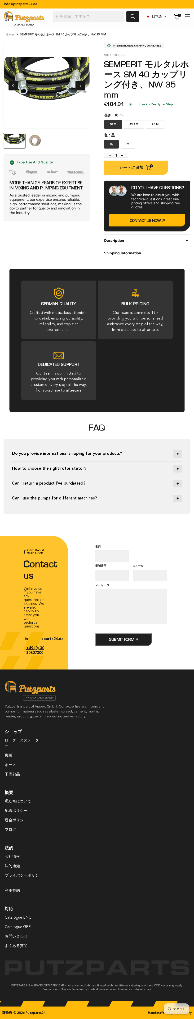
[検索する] (132, 16)
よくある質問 (16, 946)
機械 (8, 756)
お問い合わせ (16, 936)
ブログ (10, 830)
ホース (10, 765)
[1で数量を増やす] (123, 155)
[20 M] (156, 128)
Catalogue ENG (18, 918)
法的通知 (12, 866)
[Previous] (13, 85)
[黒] (112, 148)
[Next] (80, 85)
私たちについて (18, 801)
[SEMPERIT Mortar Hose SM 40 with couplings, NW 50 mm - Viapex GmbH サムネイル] (35, 140)
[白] (129, 148)
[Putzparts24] (30, 693)
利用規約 (12, 891)
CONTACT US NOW (146, 220)
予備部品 (12, 774)
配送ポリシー (16, 811)
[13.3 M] (135, 128)
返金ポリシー (16, 820)
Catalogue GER (18, 927)
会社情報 (12, 857)
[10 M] (114, 128)
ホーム (10, 34)
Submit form (122, 639)
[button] (156, 17)
